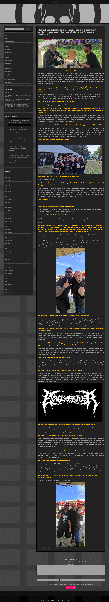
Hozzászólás (71, 564)
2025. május (7, 215)
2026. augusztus (8, 174)
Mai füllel (8, 63)
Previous (40, 555)
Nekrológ (8, 68)
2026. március (8, 188)
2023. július (7, 276)
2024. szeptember (9, 237)
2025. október (8, 202)
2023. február (8, 289)
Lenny (61, 548)
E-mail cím (71, 578)
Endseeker (57, 548)
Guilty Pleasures (10, 41)
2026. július (7, 177)
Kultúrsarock (9, 55)
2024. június (7, 246)
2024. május (7, 248)
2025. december (8, 196)
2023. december (8, 262)
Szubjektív (8, 74)
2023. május (7, 281)
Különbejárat (9, 52)
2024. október (8, 235)
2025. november (8, 199)
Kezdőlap (54, 2)
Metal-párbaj (9, 65)
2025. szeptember (9, 204)
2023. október (8, 267)
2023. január (8, 292)
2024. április (8, 251)
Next (102, 555)
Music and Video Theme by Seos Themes (60, 600)
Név (48, 578)
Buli (7, 38)
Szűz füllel (8, 76)
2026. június (7, 180)
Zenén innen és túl (10, 79)
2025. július (7, 210)
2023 (53, 548)
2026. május (7, 183)
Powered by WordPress (54, 598)
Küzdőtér (8, 57)
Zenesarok (8, 82)
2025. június (7, 213)
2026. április (8, 185)
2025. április (8, 218)
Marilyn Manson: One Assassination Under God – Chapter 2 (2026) (18, 96)
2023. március (8, 287)
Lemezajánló (9, 60)
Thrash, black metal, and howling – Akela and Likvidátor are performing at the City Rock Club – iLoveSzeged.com (19, 131)
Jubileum (8, 49)
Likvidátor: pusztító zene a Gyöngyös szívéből (19, 127)
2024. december (8, 229)
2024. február (8, 256)
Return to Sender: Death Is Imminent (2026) (14, 109)
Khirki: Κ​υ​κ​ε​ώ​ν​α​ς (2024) (14, 138)
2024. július (7, 243)
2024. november (8, 232)
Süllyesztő (8, 71)
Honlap (93, 578)
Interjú (45, 548)
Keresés (28, 28)
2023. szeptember (9, 270)
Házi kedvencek (10, 44)
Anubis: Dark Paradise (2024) (15, 120)
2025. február (8, 224)
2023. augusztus (8, 273)
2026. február (8, 191)
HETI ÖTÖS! (7, 92)
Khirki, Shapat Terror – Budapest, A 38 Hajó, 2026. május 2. (18, 139)
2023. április (8, 284)
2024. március (8, 254)
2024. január (8, 259)
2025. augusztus (8, 207)
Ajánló (7, 35)
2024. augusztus (8, 240)
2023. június (7, 278)
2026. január (8, 194)
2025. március (8, 221)
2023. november (8, 265)
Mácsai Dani (58, 37)
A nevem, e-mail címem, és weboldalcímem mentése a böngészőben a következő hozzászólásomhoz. (70, 584)
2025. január (8, 226)
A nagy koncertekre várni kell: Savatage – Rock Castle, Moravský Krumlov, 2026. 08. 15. (17, 100)
